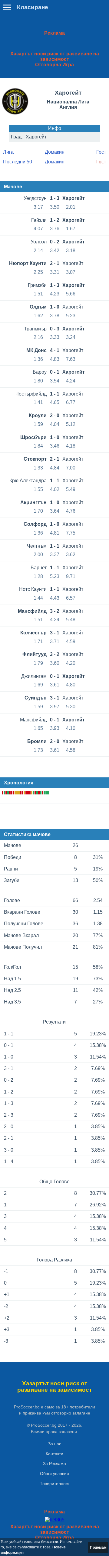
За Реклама (54, 1463)
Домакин (54, 152)
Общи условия (54, 1473)
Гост (101, 152)
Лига (8, 152)
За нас (54, 1443)
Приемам (98, 1547)
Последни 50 (17, 161)
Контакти (54, 1453)
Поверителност (54, 1483)
